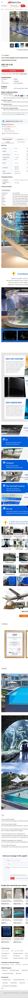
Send (12, 878)
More (2, 988)
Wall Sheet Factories (6, 979)
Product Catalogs (19, 950)
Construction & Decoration (9, 9)
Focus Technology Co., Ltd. (16, 992)
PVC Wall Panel (16, 955)
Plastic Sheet (18, 973)
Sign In (3, 133)
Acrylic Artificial (13, 982)
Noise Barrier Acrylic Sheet (18, 958)
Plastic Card (4, 970)
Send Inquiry (13, 70)
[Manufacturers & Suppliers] (14, 2)
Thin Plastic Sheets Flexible (7, 973)
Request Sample (23, 73)
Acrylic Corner (22, 982)
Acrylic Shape (5, 982)
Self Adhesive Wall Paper (18, 953)
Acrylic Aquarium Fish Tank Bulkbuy (9, 986)
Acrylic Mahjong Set (5, 953)
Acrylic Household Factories (18, 979)
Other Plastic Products (14, 970)
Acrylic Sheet (3, 955)
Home (2, 9)
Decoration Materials (19, 9)
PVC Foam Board (4, 958)
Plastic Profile (24, 970)
